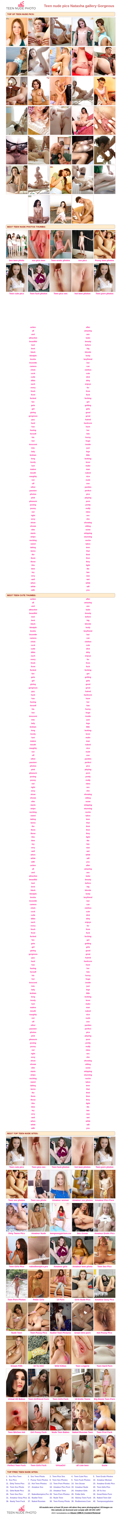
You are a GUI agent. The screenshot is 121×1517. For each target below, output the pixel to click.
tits (88, 569)
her (87, 430)
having (33, 430)
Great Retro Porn (104, 1494)
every (33, 388)
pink (33, 498)
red (33, 512)
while (88, 583)
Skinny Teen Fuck (83, 1498)
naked (88, 473)
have (88, 427)
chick (33, 370)
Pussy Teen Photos (39, 1480)
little (88, 455)
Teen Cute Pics (81, 1476)
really (88, 508)
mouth (33, 473)
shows (33, 526)
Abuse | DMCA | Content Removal (85, 1513)
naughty (33, 476)
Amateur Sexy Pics (18, 1498)
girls (88, 409)
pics (88, 494)
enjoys (88, 384)
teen (88, 547)
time (33, 569)
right (33, 515)
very (33, 576)
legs (88, 452)
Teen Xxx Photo (17, 1487)
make (88, 466)
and (33, 334)
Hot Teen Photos (39, 1484)
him (88, 434)
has (33, 427)
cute (88, 373)
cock (33, 373)
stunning (88, 537)
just (88, 448)
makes (33, 469)
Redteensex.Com (83, 1501)
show (33, 523)
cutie (33, 377)
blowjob (33, 356)
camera (33, 366)
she (88, 519)
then (88, 558)
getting (88, 405)
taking (33, 547)
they (88, 562)
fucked (33, 398)
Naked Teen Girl (104, 1498)
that (88, 551)
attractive (33, 338)
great (88, 416)
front (33, 395)
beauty (88, 341)
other (33, 487)
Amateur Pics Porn (61, 1487)
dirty (88, 381)
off (33, 484)
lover (88, 462)
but (87, 363)
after (88, 327)
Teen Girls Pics (103, 1487)
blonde (88, 352)
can (88, 366)
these (33, 562)
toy (33, 572)
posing (33, 505)
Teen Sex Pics (16, 1494)
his (33, 437)
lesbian (33, 455)
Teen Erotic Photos (104, 1476)
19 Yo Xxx (101, 1491)
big (88, 349)
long (33, 459)
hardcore (88, 423)
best (33, 349)
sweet (33, 544)
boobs (33, 359)
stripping (88, 533)
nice (88, 476)
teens (33, 551)
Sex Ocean (80, 1484)
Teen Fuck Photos (82, 1480)
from (88, 391)
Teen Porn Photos (61, 1484)
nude (88, 480)
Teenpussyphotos (105, 1501)
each (33, 384)
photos (33, 494)
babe (88, 338)
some (88, 530)
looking (88, 459)
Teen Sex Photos (60, 1480)
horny (88, 437)
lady (33, 452)
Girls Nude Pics (17, 1491)
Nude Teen (58, 1498)
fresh (33, 391)
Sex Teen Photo (38, 1476)
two (88, 572)
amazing (88, 331)
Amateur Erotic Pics (106, 1484)
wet (88, 579)
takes (88, 544)
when (33, 583)
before (88, 345)
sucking (33, 540)
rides (88, 512)
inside (88, 444)
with (33, 590)
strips (33, 537)
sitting (88, 526)
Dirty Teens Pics (17, 1484)
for (88, 388)
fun (33, 402)
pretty (88, 505)
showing (88, 523)
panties (88, 487)
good (88, 412)
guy (33, 420)
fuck (88, 395)
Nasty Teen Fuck (17, 1501)
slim (33, 530)
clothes (88, 370)
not (33, 480)
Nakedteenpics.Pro (40, 1494)
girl (33, 409)
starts (33, 533)
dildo (33, 381)
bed (33, 345)
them (33, 558)
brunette (33, 363)
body (88, 356)
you (88, 590)
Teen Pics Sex (58, 1476)
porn (88, 501)
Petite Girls (80, 1494)
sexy (33, 519)
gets (33, 405)
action (33, 327)
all (33, 331)
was (88, 576)
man (88, 469)
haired (88, 420)
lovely (33, 462)
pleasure (33, 501)
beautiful (33, 341)
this (33, 565)
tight (88, 565)
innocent (33, 444)
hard (33, 423)
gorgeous (33, 416)
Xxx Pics (13, 1480)
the (33, 555)
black (33, 352)
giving (33, 412)
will (88, 586)
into (33, 448)
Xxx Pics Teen (15, 1476)
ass (88, 334)
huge (88, 441)
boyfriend (88, 359)
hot (33, 441)
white (33, 586)
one (88, 484)
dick (88, 377)
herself (33, 434)
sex (88, 515)
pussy (33, 508)
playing (88, 498)
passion (33, 491)
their (88, 555)
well (33, 579)
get (88, 402)
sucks (88, 540)
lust (33, 466)
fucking (88, 398)
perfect (88, 491)
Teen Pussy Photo (61, 1501)
